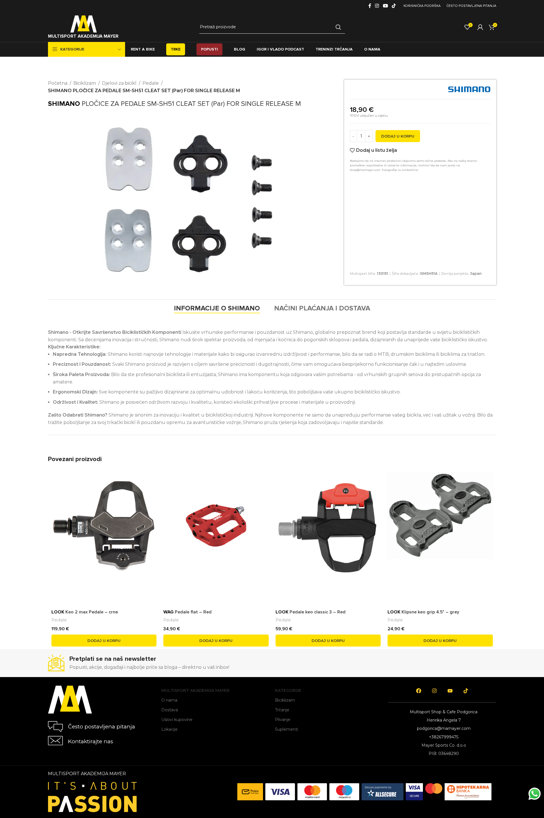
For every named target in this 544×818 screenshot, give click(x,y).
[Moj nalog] (480, 27)
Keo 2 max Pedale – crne (84, 612)
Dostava (169, 709)
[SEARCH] (338, 27)
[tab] (217, 308)
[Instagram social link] (377, 5)
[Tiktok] (466, 691)
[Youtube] (450, 691)
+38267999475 (443, 737)
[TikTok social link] (394, 5)
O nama (169, 700)
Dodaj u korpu (397, 136)
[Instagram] (434, 691)
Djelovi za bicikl (119, 83)
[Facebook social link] (369, 5)
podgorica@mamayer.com (444, 728)
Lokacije (169, 729)
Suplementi (286, 729)
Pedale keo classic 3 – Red (311, 612)
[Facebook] (418, 691)
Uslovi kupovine (176, 719)
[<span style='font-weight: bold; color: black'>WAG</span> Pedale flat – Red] (216, 525)
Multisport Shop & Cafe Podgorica (443, 711)
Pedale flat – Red (187, 612)
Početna (57, 83)
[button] (104, 641)
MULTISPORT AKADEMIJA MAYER (83, 36)
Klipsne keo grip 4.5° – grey (423, 612)
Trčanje (282, 709)
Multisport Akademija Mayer (195, 690)
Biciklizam (84, 83)
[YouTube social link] (385, 5)
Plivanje (282, 719)
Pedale (150, 83)
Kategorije (288, 690)
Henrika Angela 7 (444, 720)
